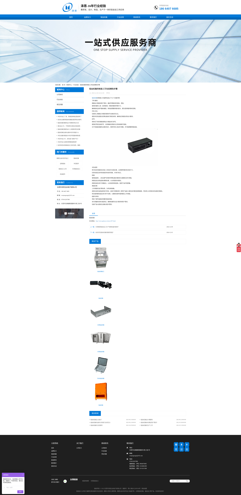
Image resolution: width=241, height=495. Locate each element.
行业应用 (120, 17)
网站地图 (144, 488)
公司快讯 (60, 94)
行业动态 (76, 85)
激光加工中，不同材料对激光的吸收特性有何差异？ (70, 126)
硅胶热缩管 (85, 481)
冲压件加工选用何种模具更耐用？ (67, 142)
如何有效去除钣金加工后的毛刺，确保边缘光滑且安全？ (70, 145)
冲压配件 (76, 163)
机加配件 (62, 174)
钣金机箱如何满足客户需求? (149, 422)
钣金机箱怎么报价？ (96, 419)
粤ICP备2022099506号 (134, 488)
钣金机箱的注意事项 (96, 425)
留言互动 (169, 17)
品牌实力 (87, 17)
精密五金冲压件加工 (63, 158)
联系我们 (153, 17)
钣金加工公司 (63, 169)
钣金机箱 (104, 17)
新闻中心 (69, 85)
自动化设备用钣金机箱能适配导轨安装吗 (69, 119)
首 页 (63, 85)
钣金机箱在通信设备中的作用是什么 (68, 132)
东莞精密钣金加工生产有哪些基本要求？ (107, 227)
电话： (138, 463)
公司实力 (79, 448)
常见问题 (60, 104)
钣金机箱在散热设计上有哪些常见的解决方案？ (70, 129)
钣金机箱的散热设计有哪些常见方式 (68, 123)
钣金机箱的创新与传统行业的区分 (100, 422)
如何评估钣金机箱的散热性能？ (105, 232)
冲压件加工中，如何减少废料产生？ (68, 139)
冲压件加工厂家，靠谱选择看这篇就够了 (69, 116)
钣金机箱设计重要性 (147, 419)
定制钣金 (62, 163)
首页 (71, 17)
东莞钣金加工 (76, 169)
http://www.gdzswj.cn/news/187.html (106, 221)
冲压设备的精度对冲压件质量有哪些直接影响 (70, 135)
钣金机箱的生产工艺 (147, 425)
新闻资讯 (136, 17)
